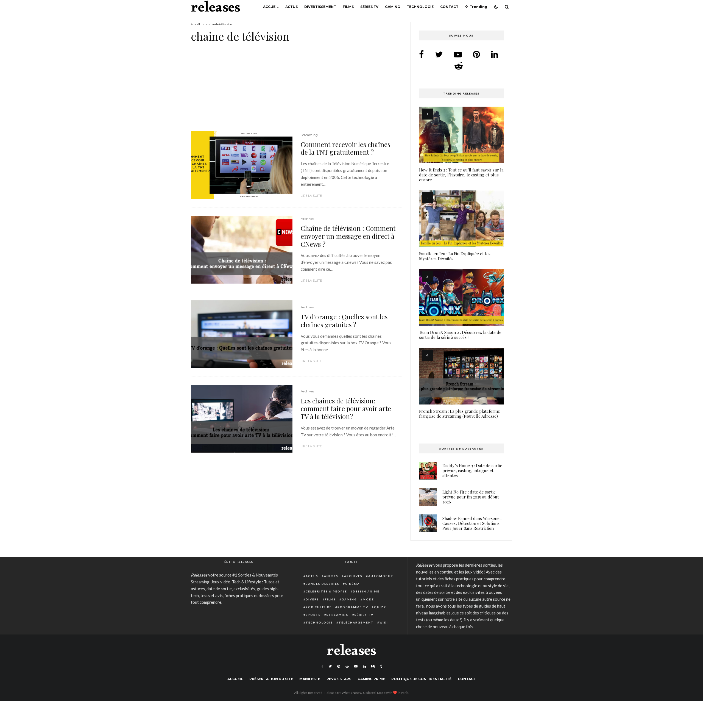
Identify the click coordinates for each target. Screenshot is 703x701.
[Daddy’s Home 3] (428, 471)
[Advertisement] (296, 90)
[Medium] (373, 666)
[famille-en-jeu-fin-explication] (461, 218)
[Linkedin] (364, 666)
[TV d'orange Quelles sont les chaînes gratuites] (241, 334)
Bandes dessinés (322, 583)
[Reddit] (347, 666)
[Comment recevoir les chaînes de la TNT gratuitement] (241, 165)
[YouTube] (356, 666)
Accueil (271, 7)
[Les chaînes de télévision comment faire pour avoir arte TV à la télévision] (241, 419)
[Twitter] (330, 666)
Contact (449, 7)
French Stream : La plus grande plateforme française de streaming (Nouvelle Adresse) (459, 414)
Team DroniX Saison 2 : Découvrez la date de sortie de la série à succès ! (460, 335)
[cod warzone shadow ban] (428, 523)
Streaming (309, 135)
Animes (331, 576)
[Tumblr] (381, 666)
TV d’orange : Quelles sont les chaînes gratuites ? (344, 321)
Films (348, 7)
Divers (312, 599)
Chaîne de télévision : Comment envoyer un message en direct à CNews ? (348, 236)
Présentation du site (271, 679)
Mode (368, 599)
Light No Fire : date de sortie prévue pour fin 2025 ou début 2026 (470, 496)
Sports (313, 614)
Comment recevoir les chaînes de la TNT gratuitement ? (345, 148)
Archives (307, 219)
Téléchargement (356, 622)
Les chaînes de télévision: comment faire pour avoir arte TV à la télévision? (346, 408)
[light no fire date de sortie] (428, 497)
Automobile (381, 576)
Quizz (380, 607)
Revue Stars (339, 679)
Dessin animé (366, 591)
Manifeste (309, 679)
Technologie (420, 7)
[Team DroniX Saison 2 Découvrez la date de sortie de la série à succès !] (461, 297)
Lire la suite (311, 196)
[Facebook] (322, 666)
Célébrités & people (326, 591)
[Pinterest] (338, 666)
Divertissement (320, 7)
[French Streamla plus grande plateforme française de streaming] (461, 376)
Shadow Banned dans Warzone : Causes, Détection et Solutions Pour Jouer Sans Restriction (471, 523)
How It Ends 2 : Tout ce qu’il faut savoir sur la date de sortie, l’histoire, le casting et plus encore (461, 174)
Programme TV (352, 607)
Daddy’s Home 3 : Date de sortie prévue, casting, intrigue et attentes (472, 470)
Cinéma (352, 583)
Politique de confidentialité (421, 679)
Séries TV (369, 7)
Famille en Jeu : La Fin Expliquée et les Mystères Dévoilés (454, 256)
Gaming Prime (371, 679)
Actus (291, 7)
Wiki (384, 622)
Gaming (392, 7)
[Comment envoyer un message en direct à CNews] (241, 250)
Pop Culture (319, 607)
